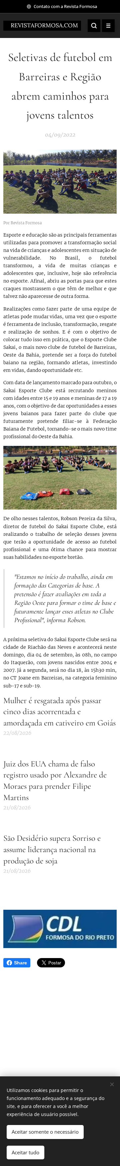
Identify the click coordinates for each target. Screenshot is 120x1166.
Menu (108, 25)
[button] (94, 25)
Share (20, 962)
